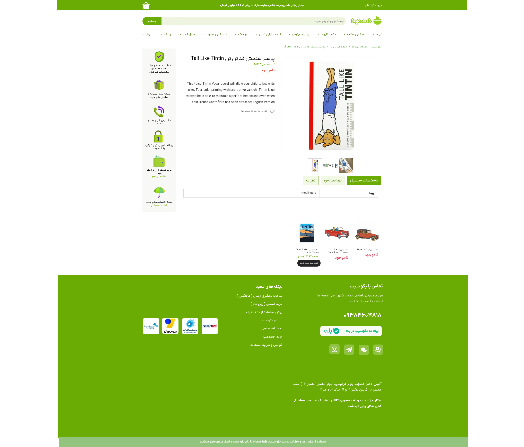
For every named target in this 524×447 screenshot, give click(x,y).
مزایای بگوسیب (271, 320)
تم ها (379, 34)
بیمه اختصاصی (271, 329)
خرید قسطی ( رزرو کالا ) (266, 304)
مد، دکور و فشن (217, 34)
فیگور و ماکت (355, 34)
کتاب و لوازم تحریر (270, 34)
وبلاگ (167, 34)
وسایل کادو (189, 34)
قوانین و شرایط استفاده (266, 345)
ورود (379, 5)
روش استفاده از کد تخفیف (264, 312)
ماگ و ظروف (328, 34)
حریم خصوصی (272, 337)
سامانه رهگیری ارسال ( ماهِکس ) (259, 296)
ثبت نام (369, 5)
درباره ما (146, 34)
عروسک (242, 34)
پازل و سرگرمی (300, 34)
